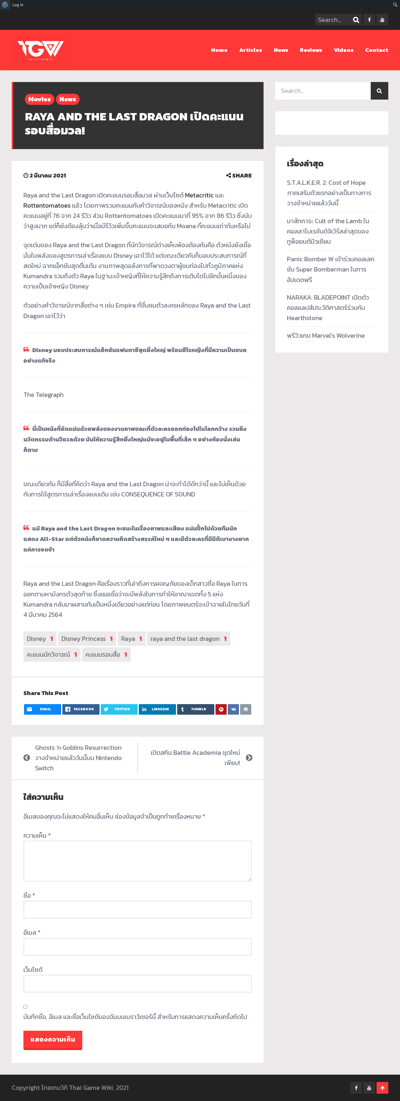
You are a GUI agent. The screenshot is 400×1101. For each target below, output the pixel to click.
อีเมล (32, 932)
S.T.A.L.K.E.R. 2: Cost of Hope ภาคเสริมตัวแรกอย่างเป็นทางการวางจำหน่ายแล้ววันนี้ (329, 193)
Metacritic (199, 195)
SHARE (241, 175)
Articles (250, 50)
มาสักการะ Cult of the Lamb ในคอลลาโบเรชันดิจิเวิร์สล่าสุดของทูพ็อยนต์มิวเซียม (328, 231)
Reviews (311, 50)
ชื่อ (29, 895)
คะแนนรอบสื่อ (106, 654)
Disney (40, 638)
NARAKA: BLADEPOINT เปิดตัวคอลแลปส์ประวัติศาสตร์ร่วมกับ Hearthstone (328, 308)
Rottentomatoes (47, 205)
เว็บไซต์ (32, 969)
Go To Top (382, 1088)
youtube (382, 19)
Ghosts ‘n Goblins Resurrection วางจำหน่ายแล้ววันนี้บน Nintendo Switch (78, 758)
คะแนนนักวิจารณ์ (52, 654)
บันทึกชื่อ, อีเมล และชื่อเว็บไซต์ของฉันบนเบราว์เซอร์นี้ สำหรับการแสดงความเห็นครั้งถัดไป (135, 1017)
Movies (39, 99)
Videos (343, 50)
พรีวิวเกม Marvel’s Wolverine (326, 335)
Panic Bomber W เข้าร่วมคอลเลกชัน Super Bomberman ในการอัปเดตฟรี (331, 269)
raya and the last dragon (189, 638)
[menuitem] (5, 4)
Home (219, 50)
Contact (376, 50)
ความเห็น (37, 835)
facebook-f (369, 19)
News (281, 50)
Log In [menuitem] (17, 4)
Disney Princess (87, 638)
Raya (131, 638)
